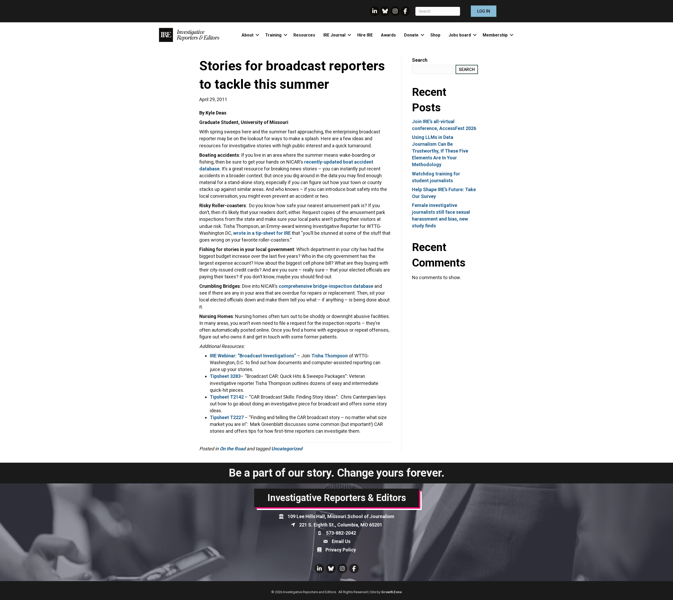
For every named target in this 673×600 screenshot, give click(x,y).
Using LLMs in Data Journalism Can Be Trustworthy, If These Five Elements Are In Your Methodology (440, 150)
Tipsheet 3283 (225, 376)
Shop (435, 35)
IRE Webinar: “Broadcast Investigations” (253, 355)
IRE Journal (334, 35)
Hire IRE (365, 35)
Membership (495, 35)
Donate (411, 35)
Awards (388, 35)
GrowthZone (391, 592)
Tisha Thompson (329, 355)
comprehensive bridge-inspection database (326, 286)
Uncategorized (286, 448)
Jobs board (459, 35)
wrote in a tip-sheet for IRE (262, 233)
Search (419, 60)
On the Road (233, 448)
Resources (304, 35)
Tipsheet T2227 (227, 417)
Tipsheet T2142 (227, 397)
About (247, 35)
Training (273, 35)
